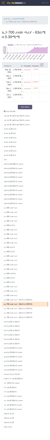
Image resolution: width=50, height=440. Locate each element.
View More (25, 107)
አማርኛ (44, 3)
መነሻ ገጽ (7, 19)
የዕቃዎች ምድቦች (18, 19)
